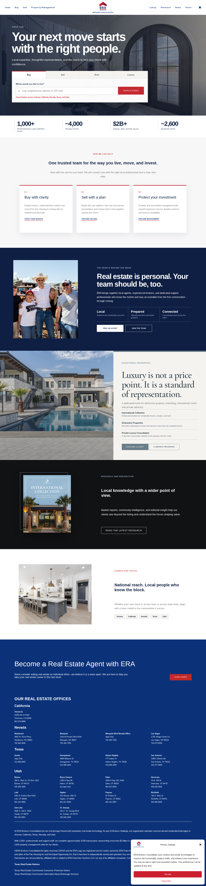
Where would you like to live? (30, 84)
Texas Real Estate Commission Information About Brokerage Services (46, 874)
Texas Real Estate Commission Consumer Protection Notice (42, 870)
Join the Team (139, 328)
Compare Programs (164, 447)
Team (7, 7)
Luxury (152, 7)
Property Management (43, 7)
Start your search (34, 219)
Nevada (144, 617)
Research (166, 7)
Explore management (148, 219)
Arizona (120, 617)
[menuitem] (8, 7)
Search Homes (131, 91)
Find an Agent (110, 328)
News (178, 7)
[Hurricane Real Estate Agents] (77, 797)
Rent (96, 75)
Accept (168, 874)
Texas (155, 617)
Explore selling (89, 219)
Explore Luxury (135, 447)
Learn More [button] (180, 677)
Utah (164, 617)
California (132, 617)
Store (188, 7)
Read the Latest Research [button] (124, 530)
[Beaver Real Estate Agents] (32, 782)
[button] (200, 844)
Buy (17, 7)
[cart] (200, 7)
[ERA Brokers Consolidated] (103, 7)
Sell (25, 7)
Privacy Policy (166, 881)
